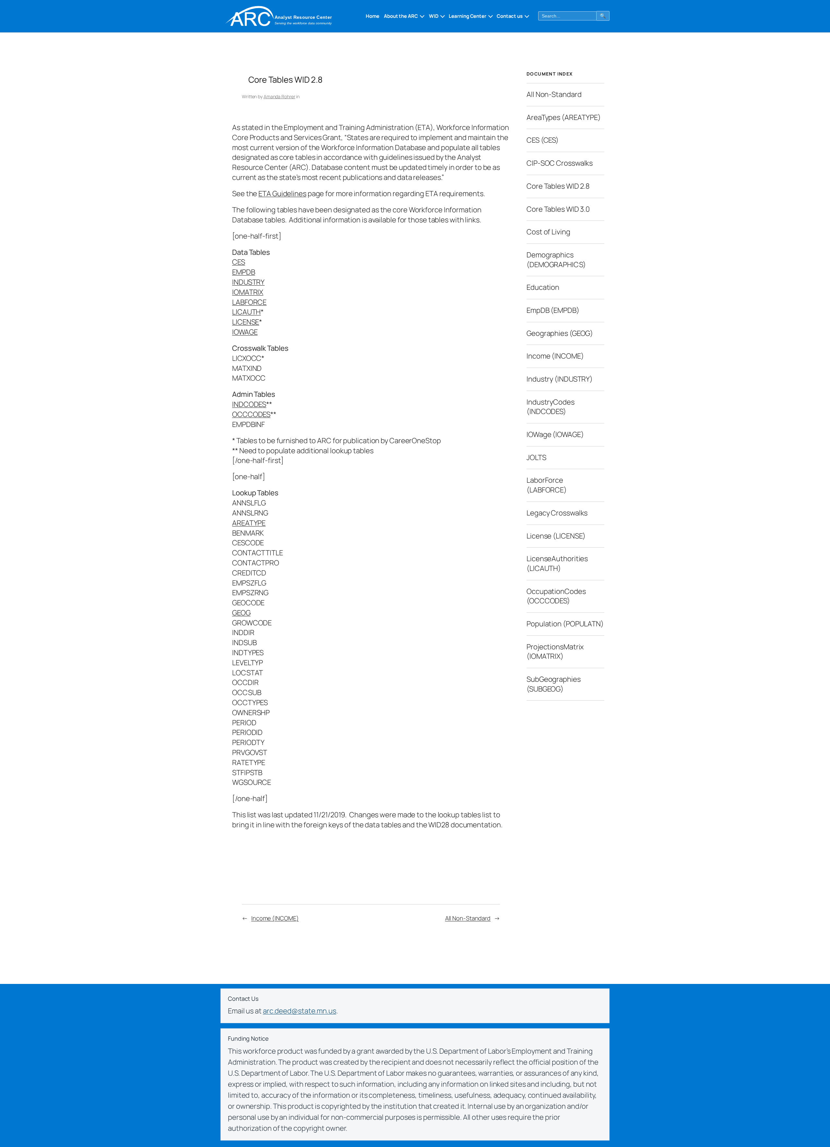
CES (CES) (543, 140)
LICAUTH (246, 312)
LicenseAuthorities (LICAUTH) (557, 563)
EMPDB (243, 272)
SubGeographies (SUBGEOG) (554, 683)
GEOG (241, 613)
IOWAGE (244, 332)
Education (543, 287)
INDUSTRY (248, 282)
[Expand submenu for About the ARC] (421, 16)
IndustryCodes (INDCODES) (551, 406)
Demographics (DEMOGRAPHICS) (556, 259)
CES (238, 262)
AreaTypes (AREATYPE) (564, 117)
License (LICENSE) (556, 535)
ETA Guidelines (282, 193)
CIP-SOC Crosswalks (560, 163)
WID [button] (434, 16)
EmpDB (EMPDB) (553, 310)
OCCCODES (251, 414)
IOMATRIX (247, 292)
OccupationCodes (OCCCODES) (556, 596)
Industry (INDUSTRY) (560, 379)
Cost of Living (548, 231)
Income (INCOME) (275, 918)
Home (372, 16)
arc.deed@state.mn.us (299, 1011)
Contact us (510, 16)
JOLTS (536, 457)
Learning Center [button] (467, 16)
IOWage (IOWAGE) (555, 434)
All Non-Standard (468, 918)
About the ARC (401, 16)
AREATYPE (249, 523)
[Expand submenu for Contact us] (526, 16)
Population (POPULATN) (565, 623)
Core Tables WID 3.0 (558, 209)
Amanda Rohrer (279, 96)
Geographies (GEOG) (560, 333)
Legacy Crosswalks (557, 512)
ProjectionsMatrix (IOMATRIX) (555, 651)
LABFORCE (249, 302)
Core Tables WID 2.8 (558, 186)
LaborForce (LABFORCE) (547, 485)
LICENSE (245, 322)
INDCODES (249, 404)
